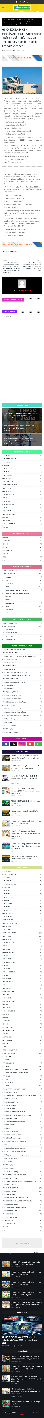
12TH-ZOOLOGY (22, 910)
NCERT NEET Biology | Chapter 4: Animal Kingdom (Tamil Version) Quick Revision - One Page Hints (26, 846)
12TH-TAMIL (22, 907)
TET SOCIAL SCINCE (22, 583)
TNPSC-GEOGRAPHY (22, 1194)
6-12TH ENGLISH (22, 481)
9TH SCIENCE (22, 521)
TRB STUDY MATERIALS (22, 633)
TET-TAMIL (22, 606)
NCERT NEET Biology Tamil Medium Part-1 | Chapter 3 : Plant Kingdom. (26, 1293)
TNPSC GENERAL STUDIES (22, 662)
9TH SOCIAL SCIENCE (22, 524)
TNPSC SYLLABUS (22, 688)
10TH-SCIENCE (22, 881)
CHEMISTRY (22, 541)
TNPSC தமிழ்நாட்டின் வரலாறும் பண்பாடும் (22, 712)
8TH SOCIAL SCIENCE (22, 514)
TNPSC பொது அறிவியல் (22, 725)
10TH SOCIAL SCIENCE (22, 459)
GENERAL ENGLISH (22, 1027)
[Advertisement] (18, 385)
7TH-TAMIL (22, 975)
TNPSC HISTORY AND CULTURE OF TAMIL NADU (22, 675)
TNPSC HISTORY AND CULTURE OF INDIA (22, 672)
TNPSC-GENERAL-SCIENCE (22, 1185)
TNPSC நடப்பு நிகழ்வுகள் (22, 719)
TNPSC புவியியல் (22, 722)
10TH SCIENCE (22, 455)
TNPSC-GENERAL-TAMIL (22, 1191)
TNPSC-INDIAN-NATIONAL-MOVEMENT (22, 1207)
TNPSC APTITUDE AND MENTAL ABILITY (22, 649)
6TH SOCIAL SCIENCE (22, 494)
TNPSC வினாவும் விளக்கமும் (22, 732)
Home (5, 20)
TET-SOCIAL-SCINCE (22, 603)
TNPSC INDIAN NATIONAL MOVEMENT (22, 682)
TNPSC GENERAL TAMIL (22, 666)
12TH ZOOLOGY (22, 475)
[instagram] (23, 2)
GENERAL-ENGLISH (22, 1030)
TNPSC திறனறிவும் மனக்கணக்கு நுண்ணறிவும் (22, 715)
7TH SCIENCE (22, 501)
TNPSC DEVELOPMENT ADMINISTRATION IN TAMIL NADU (22, 656)
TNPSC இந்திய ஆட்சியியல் (22, 692)
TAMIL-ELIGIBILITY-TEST (22, 574)
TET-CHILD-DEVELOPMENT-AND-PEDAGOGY (22, 593)
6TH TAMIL (22, 498)
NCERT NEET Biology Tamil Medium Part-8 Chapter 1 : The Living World (26, 822)
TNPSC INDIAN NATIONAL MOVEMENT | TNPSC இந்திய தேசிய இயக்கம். (25, 857)
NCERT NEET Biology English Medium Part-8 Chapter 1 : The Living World (19, 427)
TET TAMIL (22, 587)
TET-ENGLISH (22, 596)
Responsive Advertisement (22, 1243)
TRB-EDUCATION (22, 636)
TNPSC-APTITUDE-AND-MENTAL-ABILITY (22, 1175)
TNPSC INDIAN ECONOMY (22, 679)
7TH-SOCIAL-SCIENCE (22, 972)
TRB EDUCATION (22, 609)
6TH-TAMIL (22, 956)
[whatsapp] (27, 2)
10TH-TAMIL (22, 887)
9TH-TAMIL (22, 1014)
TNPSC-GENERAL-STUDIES (22, 1188)
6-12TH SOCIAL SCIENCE (22, 485)
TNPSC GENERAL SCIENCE (22, 659)
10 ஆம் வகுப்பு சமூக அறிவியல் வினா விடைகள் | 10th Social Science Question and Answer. (25, 790)
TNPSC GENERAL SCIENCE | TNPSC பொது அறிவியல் (25, 802)
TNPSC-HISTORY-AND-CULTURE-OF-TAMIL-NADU (22, 1201)
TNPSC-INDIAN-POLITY (22, 1211)
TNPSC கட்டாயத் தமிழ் (22, 705)
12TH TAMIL (22, 472)
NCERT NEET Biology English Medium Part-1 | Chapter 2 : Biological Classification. (26, 1303)
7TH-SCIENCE (22, 969)
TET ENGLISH (22, 577)
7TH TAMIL (22, 508)
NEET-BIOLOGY (22, 1040)
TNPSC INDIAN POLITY (22, 685)
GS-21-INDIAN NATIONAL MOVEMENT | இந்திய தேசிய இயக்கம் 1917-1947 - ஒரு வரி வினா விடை (20, 440)
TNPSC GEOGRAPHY (22, 669)
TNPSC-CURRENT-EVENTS (22, 1178)
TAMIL (22, 557)
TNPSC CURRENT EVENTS (22, 653)
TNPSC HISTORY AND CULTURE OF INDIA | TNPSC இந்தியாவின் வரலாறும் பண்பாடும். (21, 414)
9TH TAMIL (22, 527)
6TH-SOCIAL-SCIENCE (22, 952)
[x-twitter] (20, 2)
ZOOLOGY (22, 560)
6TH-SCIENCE (22, 949)
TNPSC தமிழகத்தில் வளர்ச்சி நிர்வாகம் (22, 709)
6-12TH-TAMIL (22, 936)
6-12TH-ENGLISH (22, 930)
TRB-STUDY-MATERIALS (22, 639)
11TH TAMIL (22, 465)
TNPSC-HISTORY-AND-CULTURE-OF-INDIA (22, 1198)
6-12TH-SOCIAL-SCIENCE (22, 933)
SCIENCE (22, 554)
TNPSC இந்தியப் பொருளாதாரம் (22, 698)
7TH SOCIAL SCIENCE (22, 504)
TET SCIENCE (22, 580)
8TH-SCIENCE (22, 988)
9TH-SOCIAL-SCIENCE (22, 1011)
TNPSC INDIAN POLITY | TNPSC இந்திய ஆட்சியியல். (24, 812)
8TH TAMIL (22, 517)
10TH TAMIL (22, 462)
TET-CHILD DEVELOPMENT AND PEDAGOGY (22, 590)
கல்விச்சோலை (8, 50)
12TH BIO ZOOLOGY (22, 468)
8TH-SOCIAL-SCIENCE (22, 991)
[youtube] (30, 744)
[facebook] (16, 2)
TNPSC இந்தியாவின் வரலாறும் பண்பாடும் (22, 702)
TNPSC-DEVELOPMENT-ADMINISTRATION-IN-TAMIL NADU (22, 1181)
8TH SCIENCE (22, 511)
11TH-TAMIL (22, 894)
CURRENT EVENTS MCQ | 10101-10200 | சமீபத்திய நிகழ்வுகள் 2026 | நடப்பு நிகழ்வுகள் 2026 (19, 1340)
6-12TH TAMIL (22, 488)
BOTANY (22, 537)
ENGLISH (22, 544)
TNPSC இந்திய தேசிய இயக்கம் (22, 695)
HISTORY (22, 547)
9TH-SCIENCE (22, 1008)
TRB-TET (22, 613)
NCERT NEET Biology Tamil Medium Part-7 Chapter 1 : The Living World (26, 1283)
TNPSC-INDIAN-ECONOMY (15, 20)
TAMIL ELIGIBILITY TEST (22, 570)
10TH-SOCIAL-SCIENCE (22, 884)
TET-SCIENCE (22, 600)
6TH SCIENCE (22, 491)
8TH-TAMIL (22, 995)
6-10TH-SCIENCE (22, 917)
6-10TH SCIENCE (22, 478)
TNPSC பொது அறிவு (22, 729)
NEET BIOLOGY (22, 550)
